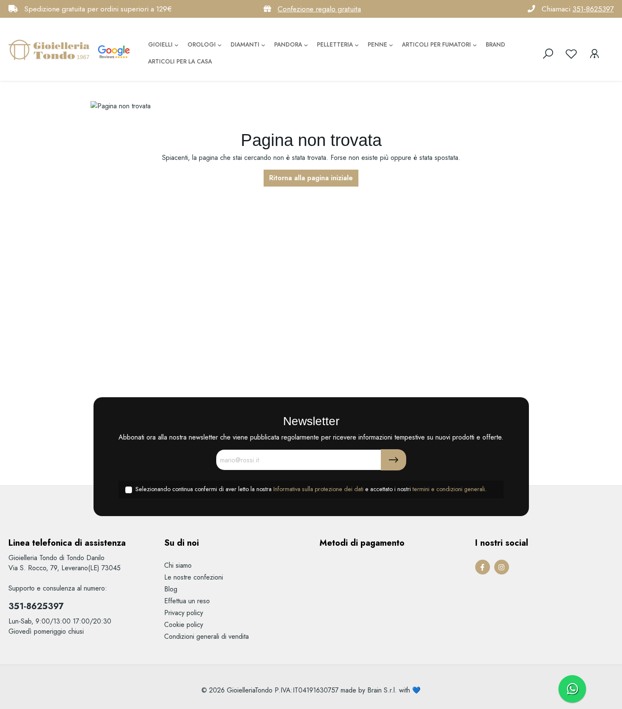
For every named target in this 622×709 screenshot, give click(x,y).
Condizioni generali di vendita (206, 636)
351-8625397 (593, 8)
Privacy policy (183, 613)
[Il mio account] (594, 54)
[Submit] (393, 459)
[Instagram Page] (501, 567)
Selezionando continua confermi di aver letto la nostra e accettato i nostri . (311, 489)
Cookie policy (183, 624)
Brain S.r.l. (382, 690)
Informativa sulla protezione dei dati (318, 489)
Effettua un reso (187, 601)
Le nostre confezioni (193, 577)
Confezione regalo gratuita (319, 8)
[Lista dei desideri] (571, 54)
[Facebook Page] (482, 567)
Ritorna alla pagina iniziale (311, 178)
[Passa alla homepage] (50, 49)
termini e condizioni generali (449, 489)
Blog (170, 589)
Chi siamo (178, 565)
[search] (547, 54)
